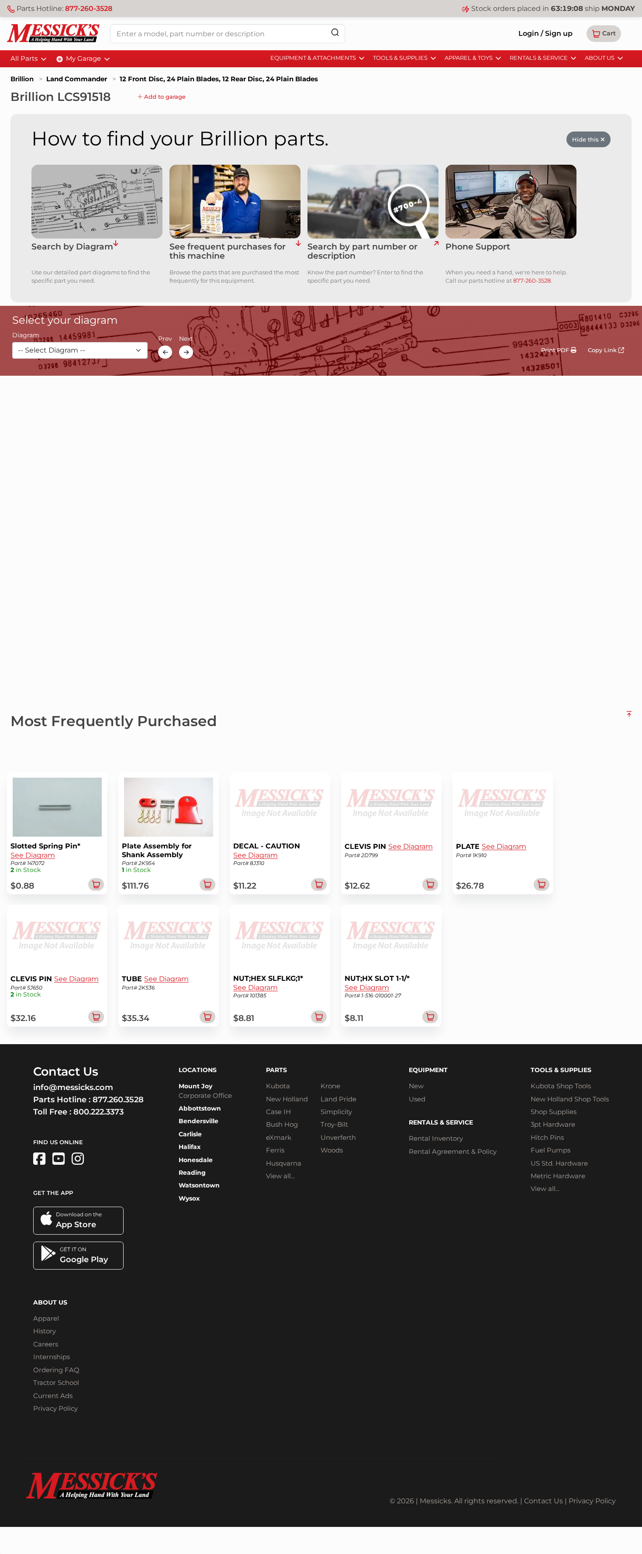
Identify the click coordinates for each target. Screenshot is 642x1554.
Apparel (46, 1318)
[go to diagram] (96, 202)
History (44, 1331)
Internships (51, 1357)
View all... (280, 1176)
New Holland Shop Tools (570, 1099)
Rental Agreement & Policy (453, 1151)
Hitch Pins (547, 1137)
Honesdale (196, 1160)
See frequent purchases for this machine (227, 251)
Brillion (22, 79)
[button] (604, 33)
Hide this (586, 139)
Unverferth (338, 1137)
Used (417, 1099)
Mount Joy (195, 1086)
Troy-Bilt (334, 1124)
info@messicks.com (73, 1087)
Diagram (25, 335)
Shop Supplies (553, 1112)
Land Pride (338, 1099)
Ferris (275, 1150)
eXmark (278, 1137)
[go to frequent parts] (298, 252)
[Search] (335, 32)
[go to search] (436, 252)
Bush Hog (282, 1124)
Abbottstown (200, 1108)
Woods (332, 1150)
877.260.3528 (118, 1099)
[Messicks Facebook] (39, 1158)
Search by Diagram (72, 247)
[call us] (510, 202)
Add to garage (164, 96)
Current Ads (52, 1395)
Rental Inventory (436, 1138)
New (416, 1086)
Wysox (189, 1198)
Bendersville (198, 1121)
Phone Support (477, 247)
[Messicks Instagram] (78, 1158)
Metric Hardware (558, 1176)
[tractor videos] (58, 1158)
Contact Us (543, 1501)
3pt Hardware (553, 1124)
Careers (45, 1344)
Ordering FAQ (56, 1370)
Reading (192, 1173)
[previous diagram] (165, 352)
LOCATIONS (198, 1070)
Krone (330, 1086)
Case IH (278, 1112)
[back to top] (629, 717)
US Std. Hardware (559, 1163)
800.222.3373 (98, 1112)
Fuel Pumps (550, 1150)
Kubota (278, 1086)
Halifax (189, 1147)
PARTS (276, 1070)
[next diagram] (186, 352)
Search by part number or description (362, 251)
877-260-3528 (88, 8)
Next (186, 339)
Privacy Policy (55, 1408)
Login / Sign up (545, 33)
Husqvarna (283, 1163)
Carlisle (190, 1134)
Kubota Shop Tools (561, 1086)
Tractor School (56, 1382)
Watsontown (199, 1185)
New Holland (287, 1099)
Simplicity (336, 1112)
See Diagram (32, 855)
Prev (165, 339)
